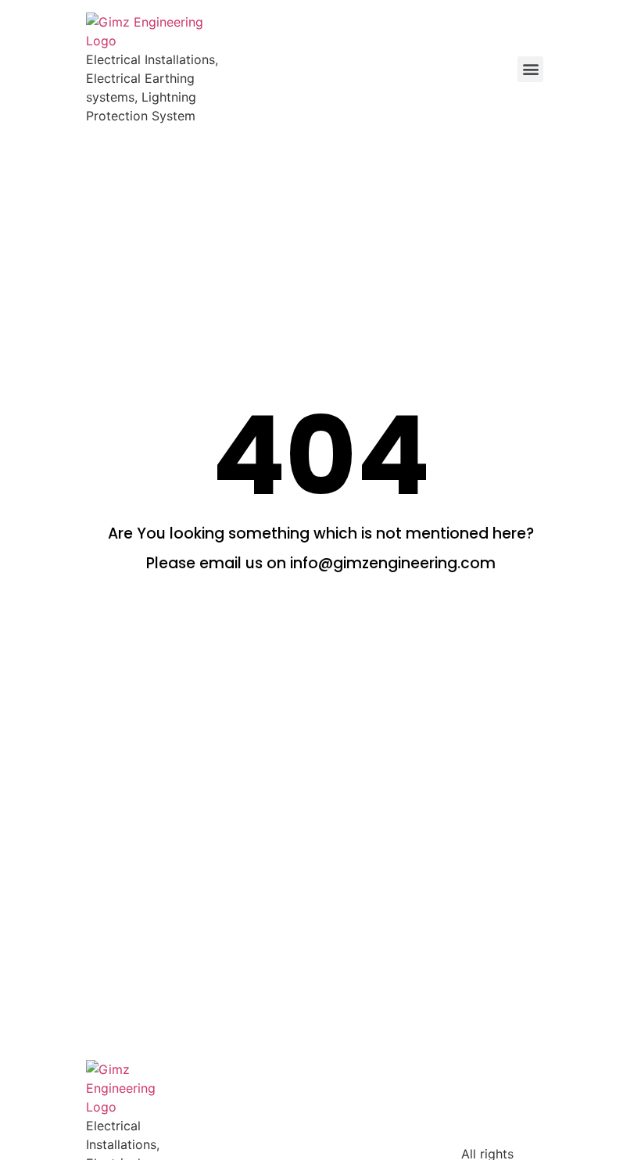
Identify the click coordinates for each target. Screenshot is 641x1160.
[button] (530, 69)
